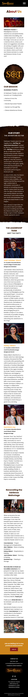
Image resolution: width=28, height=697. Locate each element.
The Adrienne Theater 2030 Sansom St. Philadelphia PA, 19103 (14, 683)
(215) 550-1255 (14, 661)
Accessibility (20, 693)
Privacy (16, 693)
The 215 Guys (17, 694)
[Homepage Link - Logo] (8, 3)
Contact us (14, 659)
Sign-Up (14, 649)
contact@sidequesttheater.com (14, 663)
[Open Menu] (24, 3)
